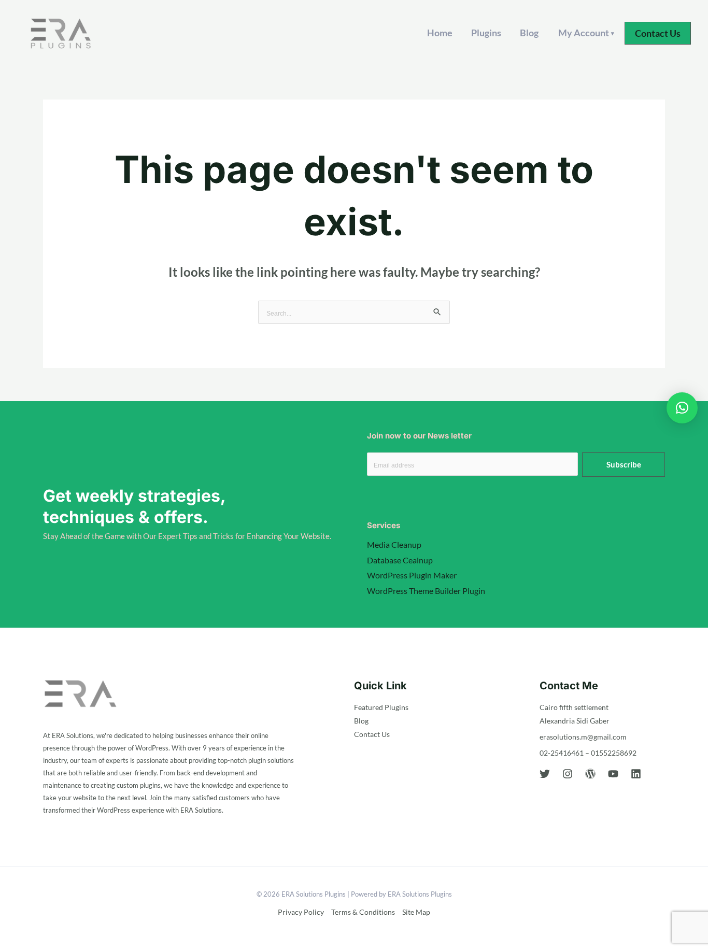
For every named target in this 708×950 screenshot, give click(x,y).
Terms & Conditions (363, 912)
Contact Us (372, 734)
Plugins (486, 32)
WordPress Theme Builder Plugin (426, 590)
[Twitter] (545, 774)
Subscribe (623, 464)
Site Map (416, 912)
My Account (586, 32)
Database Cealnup (400, 560)
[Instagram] (567, 774)
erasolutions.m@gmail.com (583, 736)
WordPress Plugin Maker (412, 575)
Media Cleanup (394, 544)
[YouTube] (613, 774)
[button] (658, 33)
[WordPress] (590, 774)
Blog (529, 32)
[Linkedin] (636, 774)
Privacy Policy (301, 912)
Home (439, 32)
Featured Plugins (381, 707)
